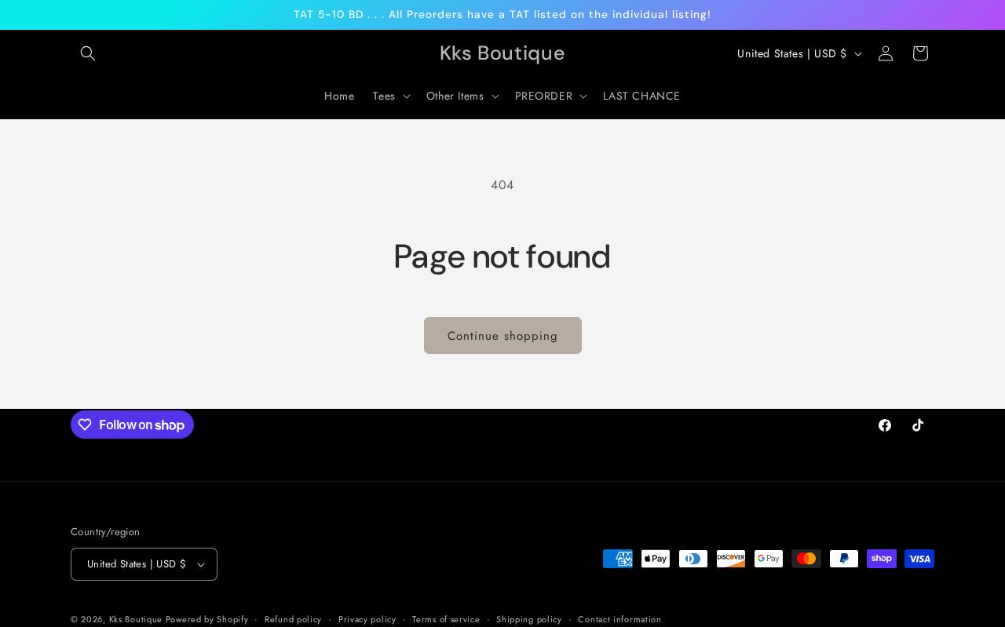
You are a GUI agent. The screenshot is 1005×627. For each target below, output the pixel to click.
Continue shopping (503, 335)
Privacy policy (367, 619)
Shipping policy (529, 619)
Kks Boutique (137, 619)
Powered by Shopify (207, 619)
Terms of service (446, 619)
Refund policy (293, 619)
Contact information (619, 619)
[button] (88, 53)
